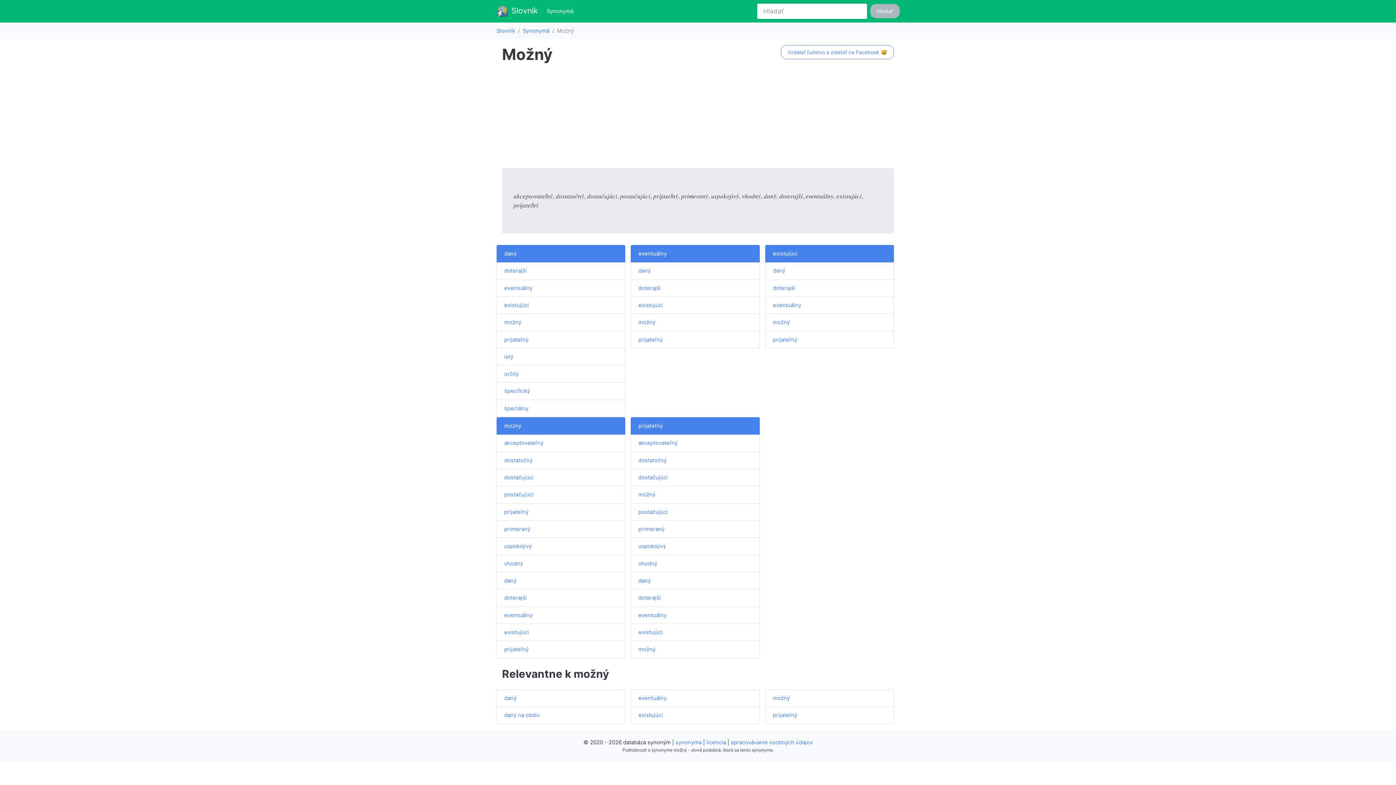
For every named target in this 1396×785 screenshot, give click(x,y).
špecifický (517, 391)
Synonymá (561, 11)
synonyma (688, 742)
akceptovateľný (523, 443)
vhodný (513, 563)
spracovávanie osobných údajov (772, 742)
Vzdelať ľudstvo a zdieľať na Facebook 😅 (837, 52)
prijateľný (516, 340)
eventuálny (518, 288)
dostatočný (518, 460)
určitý (511, 374)
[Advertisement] (698, 117)
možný (512, 322)
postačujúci (519, 494)
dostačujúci (519, 477)
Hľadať (885, 11)
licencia (716, 742)
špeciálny (516, 408)
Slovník (523, 10)
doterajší (515, 270)
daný (510, 253)
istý (508, 357)
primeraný (517, 529)
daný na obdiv (522, 715)
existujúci (516, 305)
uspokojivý (518, 546)
